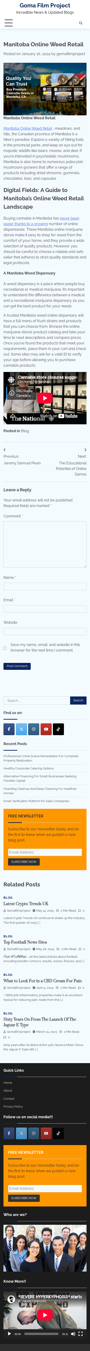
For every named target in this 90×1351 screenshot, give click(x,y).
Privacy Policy (13, 1106)
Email (9, 600)
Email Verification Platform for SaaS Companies (36, 801)
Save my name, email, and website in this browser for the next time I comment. (45, 647)
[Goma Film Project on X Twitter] (21, 729)
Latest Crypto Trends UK (25, 904)
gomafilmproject (71, 54)
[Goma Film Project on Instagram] (33, 729)
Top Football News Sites (25, 942)
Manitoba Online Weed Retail (27, 128)
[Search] (80, 23)
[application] (45, 1314)
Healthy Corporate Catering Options (28, 768)
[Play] (9, 1334)
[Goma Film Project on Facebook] (9, 729)
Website (10, 622)
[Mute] (73, 1334)
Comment (13, 516)
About (7, 1090)
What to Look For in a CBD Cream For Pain (42, 981)
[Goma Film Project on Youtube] (46, 729)
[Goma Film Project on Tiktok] (58, 729)
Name (9, 577)
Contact (8, 1098)
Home (7, 1082)
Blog (25, 431)
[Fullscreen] (80, 1334)
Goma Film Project (45, 5)
